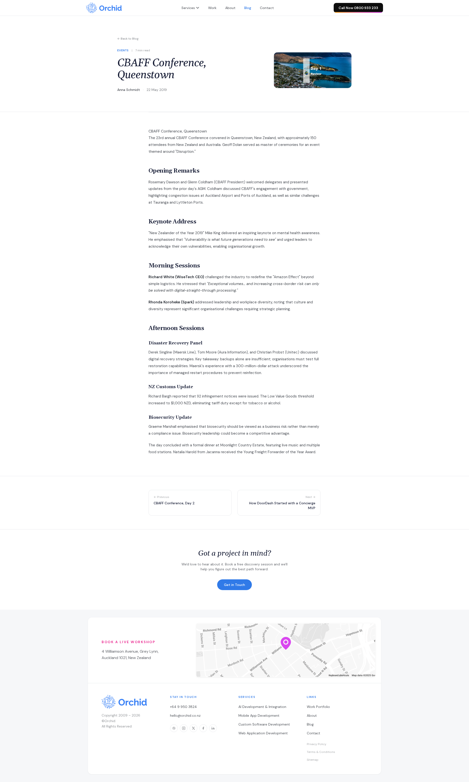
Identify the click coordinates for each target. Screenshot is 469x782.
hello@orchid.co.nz (185, 715)
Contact (267, 8)
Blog (247, 8)
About (230, 8)
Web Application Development (263, 733)
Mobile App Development (258, 715)
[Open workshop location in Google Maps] (285, 650)
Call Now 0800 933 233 (358, 8)
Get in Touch (234, 585)
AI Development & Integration (262, 707)
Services (188, 8)
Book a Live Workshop (128, 642)
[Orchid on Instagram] (184, 728)
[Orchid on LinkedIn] (213, 728)
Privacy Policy (316, 744)
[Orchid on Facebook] (203, 728)
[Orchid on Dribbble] (174, 728)
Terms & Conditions (321, 752)
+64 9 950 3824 (183, 707)
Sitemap (313, 760)
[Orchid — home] (104, 7)
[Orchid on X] (193, 728)
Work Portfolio (318, 707)
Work (212, 8)
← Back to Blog (128, 39)
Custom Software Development (264, 724)
